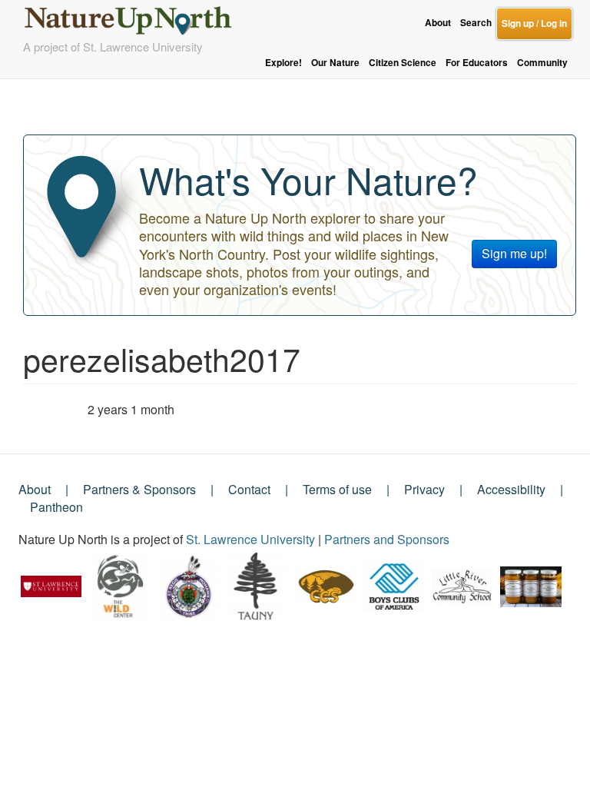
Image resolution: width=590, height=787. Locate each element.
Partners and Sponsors (386, 539)
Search (476, 22)
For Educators (477, 62)
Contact (249, 489)
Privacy (424, 489)
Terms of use (337, 489)
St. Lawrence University (250, 539)
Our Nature (335, 62)
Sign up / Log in (534, 23)
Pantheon (56, 507)
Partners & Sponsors (139, 489)
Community (542, 62)
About (438, 22)
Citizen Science (402, 62)
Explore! (283, 62)
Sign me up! (514, 253)
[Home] (134, 16)
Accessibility (511, 489)
